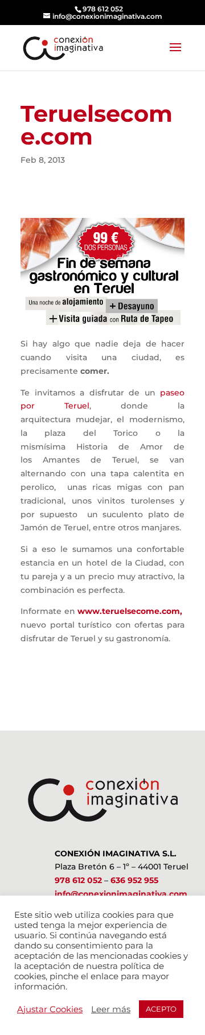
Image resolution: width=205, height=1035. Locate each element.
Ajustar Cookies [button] (50, 1009)
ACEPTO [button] (161, 1008)
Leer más (110, 1009)
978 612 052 (78, 880)
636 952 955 (134, 880)
